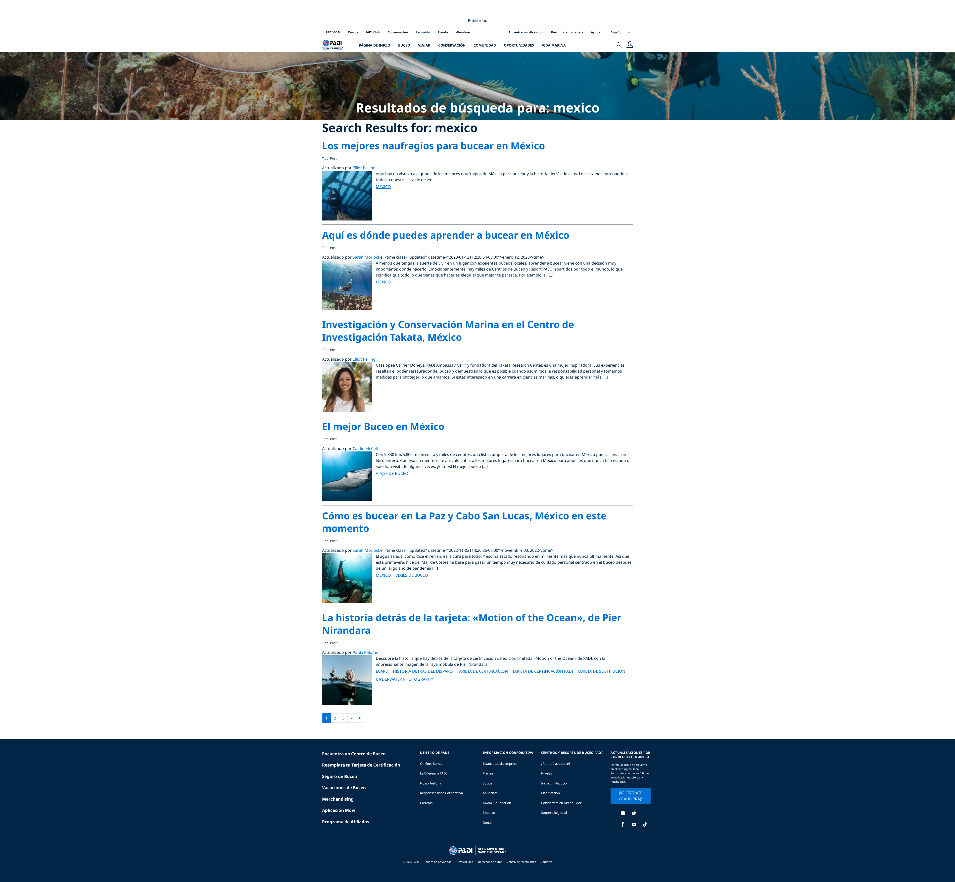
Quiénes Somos (431, 763)
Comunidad (485, 45)
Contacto (546, 862)
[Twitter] (633, 813)
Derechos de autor (490, 862)
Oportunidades (519, 45)
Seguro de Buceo (339, 776)
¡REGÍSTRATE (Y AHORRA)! (630, 796)
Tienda (443, 32)
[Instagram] (623, 813)
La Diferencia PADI (433, 773)
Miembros (463, 32)
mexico (383, 186)
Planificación (550, 793)
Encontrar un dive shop (526, 32)
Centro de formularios (522, 862)
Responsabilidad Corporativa (441, 793)
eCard (382, 671)
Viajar (424, 45)
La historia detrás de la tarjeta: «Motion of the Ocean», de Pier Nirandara (471, 624)
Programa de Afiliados (345, 822)
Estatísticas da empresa (500, 763)
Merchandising (338, 799)
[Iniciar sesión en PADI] (629, 45)
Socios (487, 783)
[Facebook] (623, 824)
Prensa (488, 773)
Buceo (404, 45)
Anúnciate (490, 793)
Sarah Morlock (366, 257)
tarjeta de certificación (482, 671)
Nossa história (430, 783)
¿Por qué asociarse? (555, 763)
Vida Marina (554, 45)
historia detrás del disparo (423, 671)
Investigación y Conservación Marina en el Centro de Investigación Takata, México (448, 330)
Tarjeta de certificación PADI (542, 671)
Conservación (398, 32)
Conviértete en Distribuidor (561, 803)
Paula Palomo (366, 652)
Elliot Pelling (364, 167)
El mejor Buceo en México (383, 426)
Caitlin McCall (365, 448)
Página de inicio (374, 45)
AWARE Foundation (497, 803)
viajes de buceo (392, 473)
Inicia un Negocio (554, 783)
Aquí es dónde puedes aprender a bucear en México (445, 234)
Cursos (353, 32)
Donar (487, 822)
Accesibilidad (465, 862)
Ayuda (595, 32)
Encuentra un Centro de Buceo (354, 754)
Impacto (489, 812)
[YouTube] (633, 824)
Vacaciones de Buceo (344, 787)
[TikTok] (644, 824)
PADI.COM (333, 32)
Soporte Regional (554, 812)
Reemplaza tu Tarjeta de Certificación (361, 765)
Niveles (546, 773)
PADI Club (373, 32)
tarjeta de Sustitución (601, 671)
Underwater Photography (404, 679)
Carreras (426, 803)
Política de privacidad (438, 862)
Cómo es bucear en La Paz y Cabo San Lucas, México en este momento (464, 522)
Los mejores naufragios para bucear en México (433, 145)
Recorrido (423, 32)
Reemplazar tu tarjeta (567, 32)
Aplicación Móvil (339, 810)
